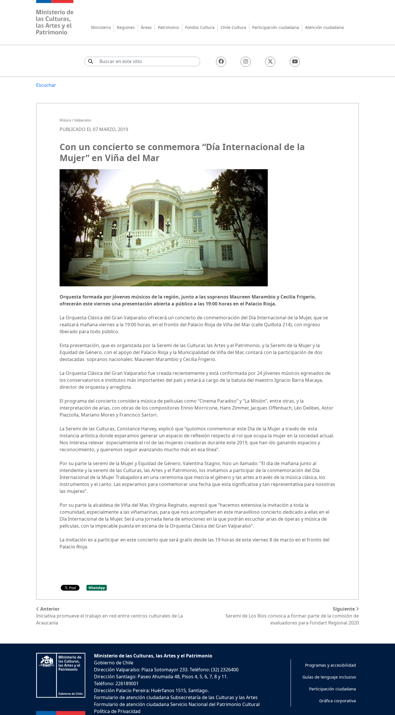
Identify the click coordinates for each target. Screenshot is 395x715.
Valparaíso (82, 120)
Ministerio (101, 27)
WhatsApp (96, 587)
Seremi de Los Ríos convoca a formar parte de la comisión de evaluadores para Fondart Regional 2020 (292, 616)
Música (65, 120)
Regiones (126, 27)
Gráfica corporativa (337, 700)
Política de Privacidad (117, 711)
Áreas (146, 27)
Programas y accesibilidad (330, 665)
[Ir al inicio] (55, 18)
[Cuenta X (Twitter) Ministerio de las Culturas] (270, 62)
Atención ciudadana (324, 27)
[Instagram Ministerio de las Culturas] (246, 62)
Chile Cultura (233, 27)
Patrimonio (168, 27)
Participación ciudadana (275, 27)
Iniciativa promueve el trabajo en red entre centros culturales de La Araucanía (109, 616)
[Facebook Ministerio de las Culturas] (221, 62)
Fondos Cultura (200, 27)
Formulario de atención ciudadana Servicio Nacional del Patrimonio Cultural (177, 704)
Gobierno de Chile (113, 662)
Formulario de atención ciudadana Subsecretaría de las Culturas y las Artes (176, 697)
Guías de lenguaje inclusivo (329, 677)
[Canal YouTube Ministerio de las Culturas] (295, 62)
